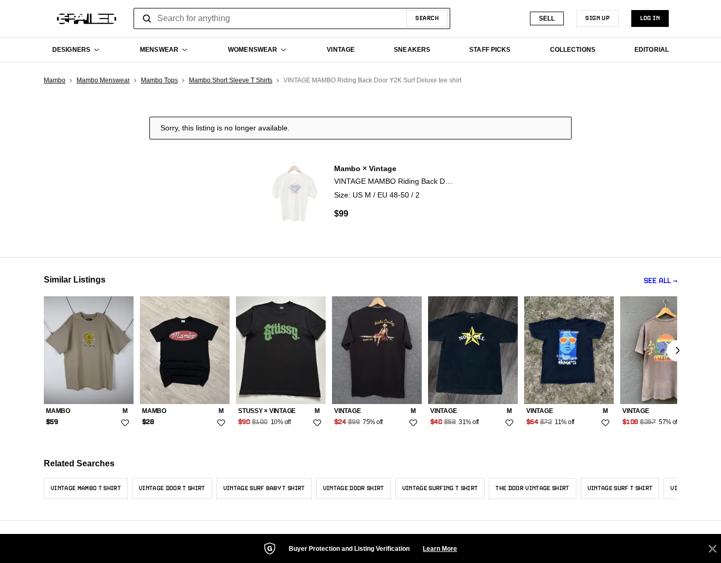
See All (657, 281)
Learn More (440, 548)
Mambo (54, 80)
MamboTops (159, 80)
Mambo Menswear (103, 80)
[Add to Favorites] (125, 423)
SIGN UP (597, 18)
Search (427, 18)
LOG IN (650, 18)
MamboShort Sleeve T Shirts (230, 80)
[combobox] (292, 18)
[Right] (677, 350)
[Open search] (147, 18)
